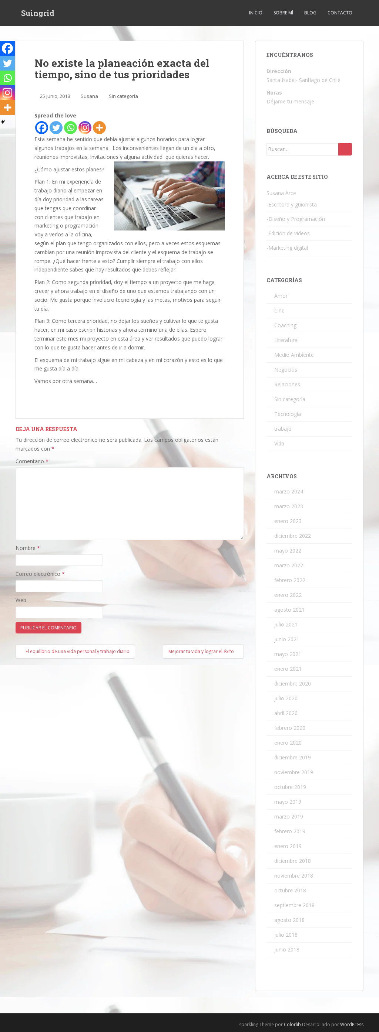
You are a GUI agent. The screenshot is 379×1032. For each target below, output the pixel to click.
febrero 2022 (289, 580)
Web (21, 600)
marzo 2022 (288, 565)
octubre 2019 (290, 786)
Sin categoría (123, 96)
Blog (310, 13)
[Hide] (3, 122)
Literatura (286, 340)
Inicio (255, 13)
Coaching (285, 325)
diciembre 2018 (292, 860)
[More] (99, 127)
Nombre (28, 547)
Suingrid (37, 13)
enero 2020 (288, 742)
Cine (279, 310)
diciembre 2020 (292, 683)
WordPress (351, 1024)
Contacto (340, 13)
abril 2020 (286, 713)
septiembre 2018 (294, 905)
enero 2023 (288, 520)
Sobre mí (283, 13)
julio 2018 (286, 934)
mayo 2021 (287, 653)
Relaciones (287, 384)
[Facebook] (41, 127)
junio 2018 (286, 949)
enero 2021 (288, 668)
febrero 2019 (289, 831)
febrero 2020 (289, 727)
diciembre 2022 (292, 535)
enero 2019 (288, 846)
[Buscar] (345, 149)
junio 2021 (286, 639)
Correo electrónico (40, 573)
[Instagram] (84, 127)
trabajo (283, 428)
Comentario (32, 461)
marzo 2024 (288, 491)
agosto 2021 (289, 609)
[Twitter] (56, 127)
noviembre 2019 (293, 772)
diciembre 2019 (292, 757)
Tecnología (287, 413)
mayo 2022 (287, 550)
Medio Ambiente (294, 354)
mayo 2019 (287, 801)
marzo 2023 (288, 506)
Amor (281, 295)
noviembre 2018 (293, 875)
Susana (89, 96)
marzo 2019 (288, 816)
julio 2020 (286, 698)
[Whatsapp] (70, 127)
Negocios (285, 369)
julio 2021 (286, 624)
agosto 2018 (289, 919)
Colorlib (292, 1024)
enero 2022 (288, 594)
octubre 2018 (290, 890)
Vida (279, 443)
